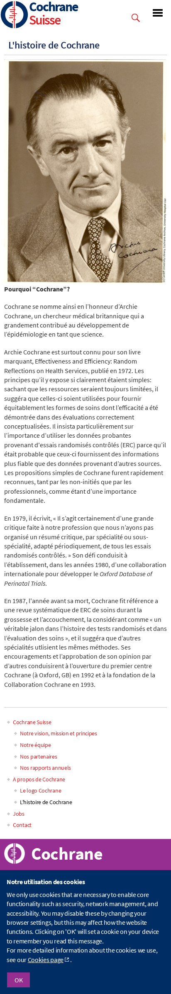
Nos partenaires (38, 756)
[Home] (14, 15)
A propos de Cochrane (39, 779)
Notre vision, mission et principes (58, 733)
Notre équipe (35, 745)
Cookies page (46, 959)
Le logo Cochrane (40, 790)
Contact (22, 825)
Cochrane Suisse (32, 722)
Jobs (18, 813)
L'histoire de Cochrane (46, 802)
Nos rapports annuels (45, 767)
